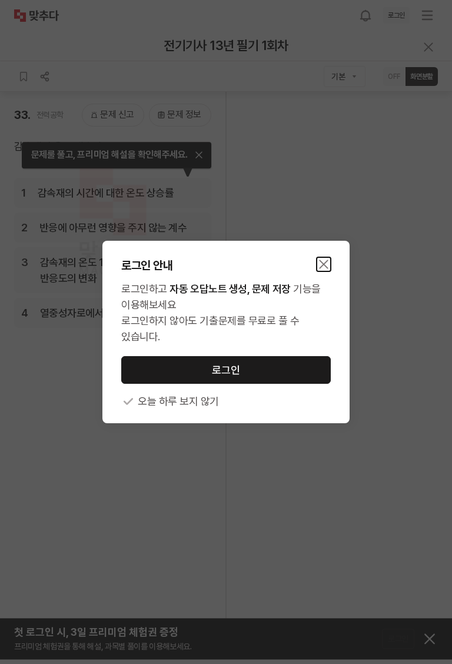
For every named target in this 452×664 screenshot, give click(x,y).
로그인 (226, 370)
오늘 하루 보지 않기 (178, 401)
